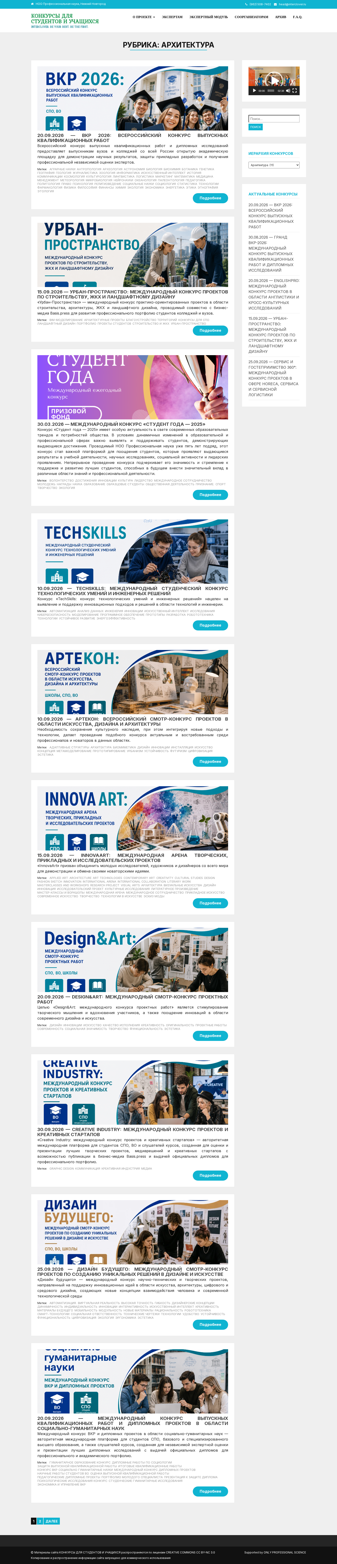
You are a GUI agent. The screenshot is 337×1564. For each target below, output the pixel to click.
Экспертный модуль (208, 17)
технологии (47, 618)
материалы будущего (55, 1310)
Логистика (145, 176)
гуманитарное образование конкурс (80, 1462)
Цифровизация (200, 751)
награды (64, 484)
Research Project (104, 885)
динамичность (50, 1306)
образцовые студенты (125, 484)
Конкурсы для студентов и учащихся (65, 18)
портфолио (86, 323)
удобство (190, 1314)
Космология (74, 176)
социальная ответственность (96, 1314)
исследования (202, 611)
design (209, 878)
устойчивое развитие (77, 618)
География (46, 173)
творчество (47, 488)
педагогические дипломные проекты (68, 1477)
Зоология (107, 173)
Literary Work (179, 881)
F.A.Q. (297, 17)
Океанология (146, 180)
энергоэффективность (116, 618)
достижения (86, 480)
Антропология (89, 169)
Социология (165, 184)
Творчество (89, 896)
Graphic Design (62, 1168)
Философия (87, 187)
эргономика (125, 1317)
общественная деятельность (170, 484)
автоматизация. (63, 1303)
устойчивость (213, 1314)
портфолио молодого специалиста (132, 1477)
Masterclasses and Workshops (63, 885)
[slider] (271, 90)
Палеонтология (171, 180)
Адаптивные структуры (69, 747)
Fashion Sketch (49, 881)
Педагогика (195, 180)
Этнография (208, 187)
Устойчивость (156, 751)
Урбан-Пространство (188, 323)
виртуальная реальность (99, 1303)
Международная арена (105, 892)
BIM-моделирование (66, 320)
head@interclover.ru (292, 4)
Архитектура (101, 747)
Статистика (187, 184)
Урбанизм (135, 751)
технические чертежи (141, 1314)
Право (66, 184)
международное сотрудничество (183, 480)
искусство (92, 1025)
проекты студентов (114, 323)
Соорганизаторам (251, 17)
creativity (164, 878)
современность (50, 1029)
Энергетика (175, 187)
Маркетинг (164, 176)
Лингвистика (124, 176)
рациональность (169, 1310)
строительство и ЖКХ (151, 323)
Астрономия (134, 169)
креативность (153, 1025)
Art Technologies (107, 878)
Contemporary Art (139, 878)
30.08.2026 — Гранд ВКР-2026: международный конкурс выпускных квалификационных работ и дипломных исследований (271, 254)
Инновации (133, 611)
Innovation (72, 881)
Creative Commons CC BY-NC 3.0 (190, 1552)
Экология (135, 187)
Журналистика (85, 173)
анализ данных (90, 611)
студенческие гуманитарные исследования (145, 1481)
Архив (280, 17)
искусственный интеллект (166, 611)
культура (125, 480)
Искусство (204, 747)
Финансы (106, 187)
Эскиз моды (154, 896)
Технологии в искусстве (121, 896)
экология (67, 488)
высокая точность (137, 1303)
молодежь (46, 484)
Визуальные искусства (183, 885)
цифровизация (84, 1317)
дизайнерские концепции (193, 1303)
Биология (154, 169)
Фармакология (49, 187)
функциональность (146, 1029)
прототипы (155, 614)
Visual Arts (130, 885)
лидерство (143, 480)
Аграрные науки (62, 169)
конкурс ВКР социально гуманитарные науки (75, 1470)
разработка (176, 614)
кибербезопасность (54, 614)
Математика (184, 176)
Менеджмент (48, 180)
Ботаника (190, 169)
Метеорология (72, 180)
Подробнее (210, 198)
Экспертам (172, 17)
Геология (63, 173)
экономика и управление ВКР (61, 1484)
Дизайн (143, 747)
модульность (110, 1310)
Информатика (128, 173)
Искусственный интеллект (163, 173)
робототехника (200, 614)
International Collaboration (142, 881)
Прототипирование (109, 751)
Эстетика (45, 754)
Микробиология (99, 180)
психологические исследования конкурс (72, 1481)
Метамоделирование (74, 751)
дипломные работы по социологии (142, 1462)
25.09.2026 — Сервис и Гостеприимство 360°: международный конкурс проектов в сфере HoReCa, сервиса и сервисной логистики (273, 378)
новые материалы (138, 1310)
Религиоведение (107, 184)
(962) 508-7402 (260, 4)
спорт (220, 484)
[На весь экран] (294, 90)
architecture (80, 878)
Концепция (46, 751)
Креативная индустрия (121, 1168)
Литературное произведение (174, 889)
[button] (274, 81)
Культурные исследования (127, 889)
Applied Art (59, 878)
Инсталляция (182, 747)
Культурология (98, 176)
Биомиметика (124, 747)
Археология (112, 169)
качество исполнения (121, 1025)
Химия (120, 187)
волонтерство (62, 480)
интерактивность (133, 1306)
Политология (48, 184)
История (194, 173)
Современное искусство (57, 896)
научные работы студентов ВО (63, 1473)
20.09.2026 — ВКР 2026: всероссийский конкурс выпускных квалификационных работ (271, 216)
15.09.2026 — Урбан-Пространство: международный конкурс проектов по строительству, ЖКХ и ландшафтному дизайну (273, 335)
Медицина (204, 176)
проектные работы (211, 1025)
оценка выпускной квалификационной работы (129, 1473)
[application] (274, 81)
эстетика (172, 1029)
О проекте (143, 17)
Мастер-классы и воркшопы (61, 892)
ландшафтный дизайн (56, 323)
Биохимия (172, 169)
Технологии (209, 184)
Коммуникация (87, 1168)
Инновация (46, 889)
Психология (83, 184)
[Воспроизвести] (254, 90)
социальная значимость (86, 1029)
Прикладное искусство (205, 892)
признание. (205, 484)
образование (94, 484)
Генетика (206, 169)
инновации (107, 480)
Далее (52, 1521)
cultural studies (189, 878)
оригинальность (180, 1025)
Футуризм (178, 751)
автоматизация (63, 611)
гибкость (162, 1303)
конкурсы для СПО (193, 320)
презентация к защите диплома (191, 1477)
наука (77, 484)
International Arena (99, 881)
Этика (191, 187)
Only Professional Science (285, 1552)
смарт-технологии (53, 1314)
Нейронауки (123, 180)
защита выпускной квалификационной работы (77, 1466)
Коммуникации (50, 176)
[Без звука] (288, 90)
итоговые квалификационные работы (150, 1466)
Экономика (154, 187)
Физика (70, 187)
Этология (45, 191)
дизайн (56, 1025)
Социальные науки (138, 184)
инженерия (114, 611)
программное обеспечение (122, 614)
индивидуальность (80, 1306)
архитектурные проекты (104, 320)
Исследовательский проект (80, 889)
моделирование (85, 614)
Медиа (146, 1168)
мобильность (86, 1310)
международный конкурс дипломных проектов (155, 1470)
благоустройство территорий (151, 320)
